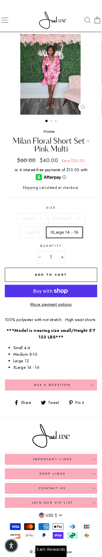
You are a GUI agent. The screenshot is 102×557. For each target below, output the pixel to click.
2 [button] (51, 121)
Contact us (52, 488)
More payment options (51, 304)
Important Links (52, 459)
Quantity (51, 245)
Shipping (30, 187)
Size (51, 207)
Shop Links (52, 473)
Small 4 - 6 (32, 218)
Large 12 (32, 232)
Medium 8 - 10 (67, 218)
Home (49, 131)
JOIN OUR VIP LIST (52, 502)
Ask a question (52, 384)
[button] (11, 545)
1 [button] (46, 121)
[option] (51, 74)
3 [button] (56, 121)
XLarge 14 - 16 (64, 232)
